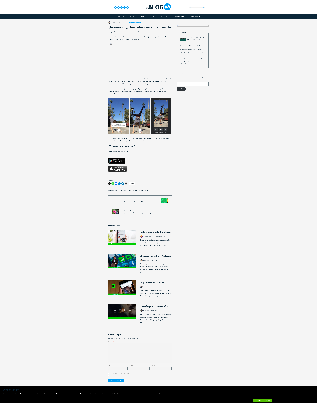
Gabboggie (114, 22)
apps (113, 190)
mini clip (140, 190)
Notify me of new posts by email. (117, 375)
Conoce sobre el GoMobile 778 (133, 201)
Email (132, 365)
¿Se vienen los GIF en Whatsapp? (155, 256)
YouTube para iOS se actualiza (154, 306)
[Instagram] (124, 7)
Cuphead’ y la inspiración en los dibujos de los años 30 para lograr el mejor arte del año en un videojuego (192, 61)
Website (154, 365)
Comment (111, 341)
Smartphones (120, 16)
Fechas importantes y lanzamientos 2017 (190, 45)
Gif (125, 190)
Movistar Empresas (194, 16)
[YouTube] (127, 7)
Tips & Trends (144, 16)
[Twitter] (118, 7)
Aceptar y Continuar (263, 401)
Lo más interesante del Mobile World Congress (192, 49)
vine (149, 190)
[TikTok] (121, 7)
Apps (154, 16)
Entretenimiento (165, 16)
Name (110, 365)
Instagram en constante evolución (155, 232)
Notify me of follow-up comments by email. (119, 373)
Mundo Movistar (179, 16)
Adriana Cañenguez (148, 236)
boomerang (120, 190)
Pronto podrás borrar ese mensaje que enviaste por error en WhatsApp (195, 39)
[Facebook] (115, 7)
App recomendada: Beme (152, 282)
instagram (130, 190)
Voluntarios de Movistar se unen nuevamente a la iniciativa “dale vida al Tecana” (192, 54)
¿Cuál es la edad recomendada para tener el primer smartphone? (139, 213)
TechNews (132, 16)
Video (145, 190)
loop (135, 190)
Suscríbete (181, 88)
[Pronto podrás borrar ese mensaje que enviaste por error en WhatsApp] (183, 39)
